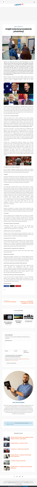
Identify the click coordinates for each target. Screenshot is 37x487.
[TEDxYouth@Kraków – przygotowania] (8, 317)
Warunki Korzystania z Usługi (13, 360)
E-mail (15, 350)
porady (4, 289)
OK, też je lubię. (25, 486)
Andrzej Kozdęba (22, 33)
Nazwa (6, 350)
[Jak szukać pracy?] (28, 316)
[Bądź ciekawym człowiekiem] (18, 316)
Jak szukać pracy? (28, 321)
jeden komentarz (8, 340)
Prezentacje (20, 26)
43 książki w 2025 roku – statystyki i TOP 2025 (19, 443)
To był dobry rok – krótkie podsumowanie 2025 (19, 449)
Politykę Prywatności (24, 358)
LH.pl (21, 484)
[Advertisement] (18, 13)
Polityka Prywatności (12, 482)
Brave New (27, 482)
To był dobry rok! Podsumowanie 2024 (17, 460)
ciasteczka (20, 486)
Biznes (15, 26)
